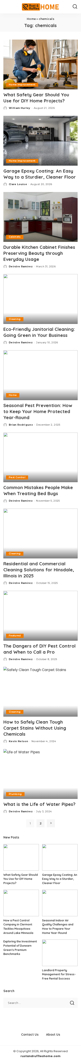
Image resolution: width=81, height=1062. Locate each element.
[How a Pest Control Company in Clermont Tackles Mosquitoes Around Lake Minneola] (21, 903)
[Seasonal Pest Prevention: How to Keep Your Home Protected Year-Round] (40, 375)
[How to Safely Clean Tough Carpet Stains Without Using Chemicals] (40, 692)
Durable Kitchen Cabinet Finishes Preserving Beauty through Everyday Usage (39, 253)
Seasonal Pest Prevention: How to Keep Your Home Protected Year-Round (37, 411)
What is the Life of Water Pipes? (39, 804)
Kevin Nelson (18, 741)
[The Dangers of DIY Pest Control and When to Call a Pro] (40, 616)
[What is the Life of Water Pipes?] (40, 774)
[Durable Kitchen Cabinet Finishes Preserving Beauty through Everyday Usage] (40, 217)
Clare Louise (18, 184)
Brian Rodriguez (21, 424)
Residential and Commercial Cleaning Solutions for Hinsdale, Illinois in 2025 (38, 570)
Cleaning (15, 319)
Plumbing (15, 794)
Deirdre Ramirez (21, 266)
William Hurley (19, 108)
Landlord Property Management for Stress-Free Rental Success (59, 974)
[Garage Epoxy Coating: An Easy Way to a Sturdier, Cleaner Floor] (40, 141)
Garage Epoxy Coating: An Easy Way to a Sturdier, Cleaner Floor (59, 879)
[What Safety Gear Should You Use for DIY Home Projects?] (40, 64)
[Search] (75, 6)
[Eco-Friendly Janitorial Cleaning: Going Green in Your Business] (40, 299)
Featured (15, 635)
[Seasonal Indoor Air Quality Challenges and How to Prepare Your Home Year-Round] (60, 903)
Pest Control (17, 477)
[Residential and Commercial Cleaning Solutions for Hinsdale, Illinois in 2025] (40, 533)
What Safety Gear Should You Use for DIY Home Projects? (20, 879)
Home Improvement (22, 84)
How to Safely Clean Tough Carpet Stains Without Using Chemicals (34, 728)
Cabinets (15, 236)
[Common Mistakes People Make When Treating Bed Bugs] (40, 457)
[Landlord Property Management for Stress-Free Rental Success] (60, 953)
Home (31, 19)
